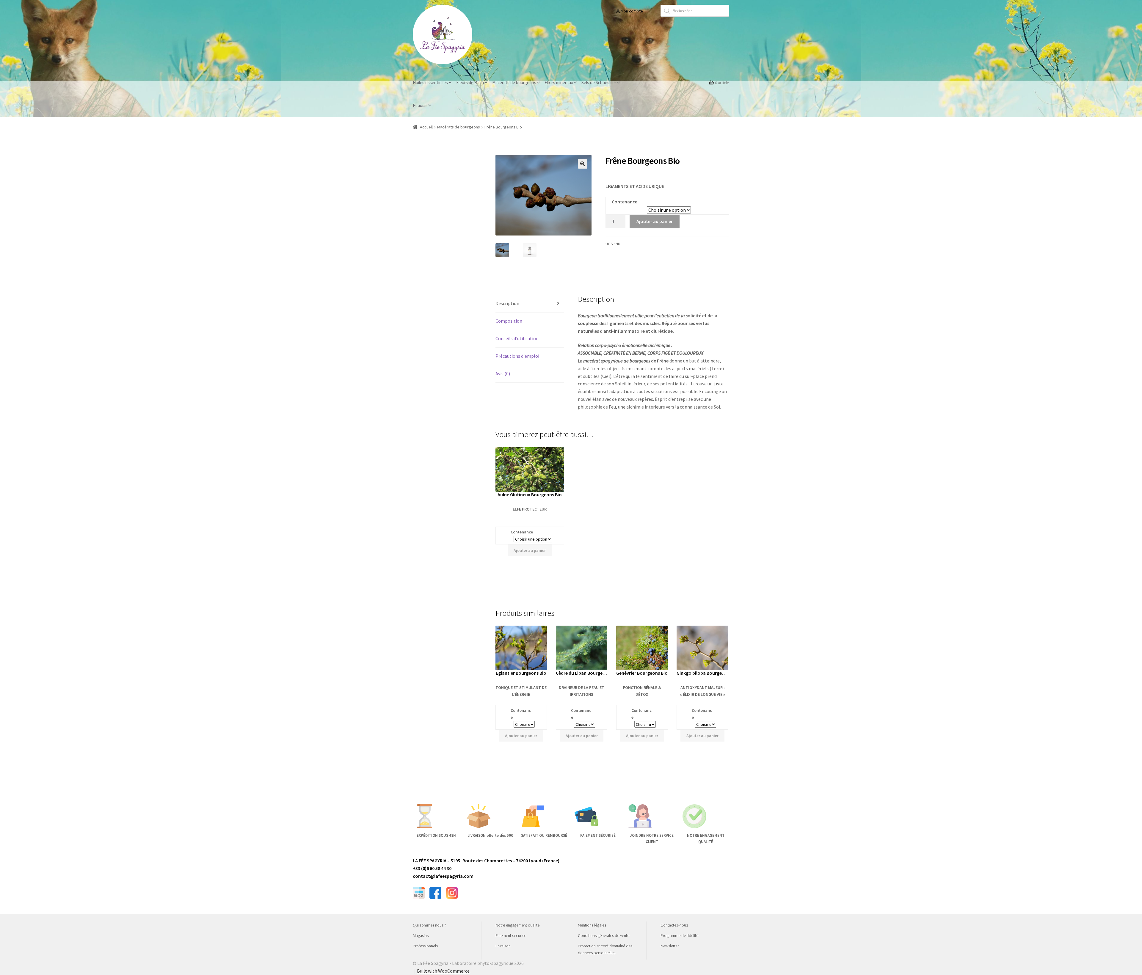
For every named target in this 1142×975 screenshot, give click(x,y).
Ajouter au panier (654, 221)
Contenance (624, 202)
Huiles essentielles (430, 82)
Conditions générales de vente (603, 935)
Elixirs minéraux (559, 82)
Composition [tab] (508, 321)
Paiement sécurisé (510, 935)
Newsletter (670, 946)
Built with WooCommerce (443, 971)
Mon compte (631, 11)
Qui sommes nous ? (429, 925)
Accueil (426, 127)
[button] (582, 164)
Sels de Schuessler (598, 82)
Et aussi (420, 105)
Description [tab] (507, 303)
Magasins (421, 935)
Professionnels (425, 946)
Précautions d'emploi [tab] (517, 356)
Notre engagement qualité (517, 925)
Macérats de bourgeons (514, 82)
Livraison (503, 946)
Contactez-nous (674, 925)
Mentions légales (592, 925)
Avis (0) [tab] (502, 373)
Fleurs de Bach (470, 82)
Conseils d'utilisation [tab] (517, 338)
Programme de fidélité (679, 935)
